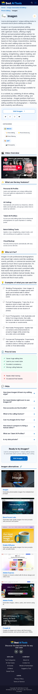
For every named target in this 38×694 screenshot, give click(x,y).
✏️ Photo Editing (10, 132)
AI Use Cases (10, 663)
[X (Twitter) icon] (16, 652)
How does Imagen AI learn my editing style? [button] (17, 393)
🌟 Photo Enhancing (24, 132)
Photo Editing (5, 10)
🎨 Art (7, 141)
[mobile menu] (35, 2)
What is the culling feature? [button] (13, 414)
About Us (26, 660)
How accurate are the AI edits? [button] (15, 408)
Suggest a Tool (26, 668)
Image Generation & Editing (16, 7)
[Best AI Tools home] (19, 642)
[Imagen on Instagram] (15, 117)
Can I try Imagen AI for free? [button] (14, 420)
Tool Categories (10, 660)
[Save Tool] (34, 16)
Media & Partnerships (26, 666)
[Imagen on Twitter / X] (5, 117)
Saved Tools (10, 671)
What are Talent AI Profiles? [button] (14, 433)
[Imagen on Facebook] (10, 117)
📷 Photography (10, 145)
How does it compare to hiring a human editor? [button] (15, 427)
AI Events (10, 666)
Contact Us (26, 663)
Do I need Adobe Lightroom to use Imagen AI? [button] (16, 401)
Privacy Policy (19, 679)
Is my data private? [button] (10, 439)
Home (3, 7)
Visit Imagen (19, 111)
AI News (10, 668)
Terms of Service (19, 681)
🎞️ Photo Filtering (11, 136)
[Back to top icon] (1, 637)
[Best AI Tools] (11, 2)
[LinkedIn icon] (21, 652)
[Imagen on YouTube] (19, 117)
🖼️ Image (7, 129)
